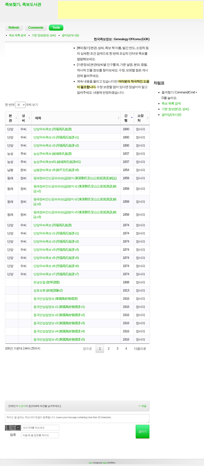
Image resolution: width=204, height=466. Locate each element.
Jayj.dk (104, 463)
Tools (56, 27)
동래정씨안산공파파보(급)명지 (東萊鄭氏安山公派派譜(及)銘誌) (75, 178)
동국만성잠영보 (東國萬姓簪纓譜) (55, 298)
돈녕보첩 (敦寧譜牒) (46, 282)
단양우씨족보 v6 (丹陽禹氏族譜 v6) (56, 266)
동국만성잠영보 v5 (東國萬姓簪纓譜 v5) (59, 339)
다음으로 (140, 348)
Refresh (14, 27)
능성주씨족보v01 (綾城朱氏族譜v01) (57, 161)
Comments (35, 27)
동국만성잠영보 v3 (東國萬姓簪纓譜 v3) (59, 323)
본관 (10, 118)
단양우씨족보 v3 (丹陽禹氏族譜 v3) (56, 249)
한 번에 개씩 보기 (21, 104)
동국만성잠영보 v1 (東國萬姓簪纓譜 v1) (59, 306)
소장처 (140, 118)
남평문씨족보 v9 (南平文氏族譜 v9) (56, 170)
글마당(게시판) (70, 35)
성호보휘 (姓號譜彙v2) (48, 290)
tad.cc (91, 463)
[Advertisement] (130, 10)
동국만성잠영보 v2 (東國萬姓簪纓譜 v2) (59, 315)
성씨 (23, 118)
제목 (38, 118)
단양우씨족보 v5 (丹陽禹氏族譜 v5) (56, 257)
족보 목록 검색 (17, 35)
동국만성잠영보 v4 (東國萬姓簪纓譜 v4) (59, 331)
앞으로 (87, 348)
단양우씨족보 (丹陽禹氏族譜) (52, 129)
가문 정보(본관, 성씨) (44, 35)
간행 (125, 118)
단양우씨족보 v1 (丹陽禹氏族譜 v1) (56, 137)
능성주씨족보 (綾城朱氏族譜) (52, 153)
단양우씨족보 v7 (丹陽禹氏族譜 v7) (56, 274)
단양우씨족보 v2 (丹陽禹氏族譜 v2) (56, 145)
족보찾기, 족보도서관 (23, 4)
